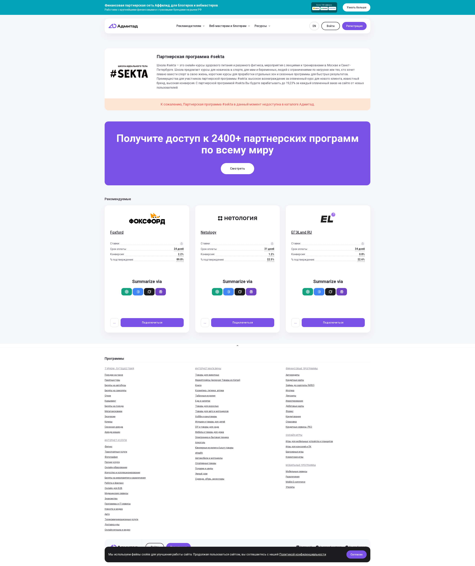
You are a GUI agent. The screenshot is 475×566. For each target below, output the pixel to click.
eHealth (199, 453)
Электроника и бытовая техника (212, 437)
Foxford (117, 232)
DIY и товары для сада (207, 427)
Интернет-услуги (116, 440)
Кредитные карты (295, 380)
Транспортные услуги (116, 451)
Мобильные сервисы (296, 471)
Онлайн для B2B (113, 488)
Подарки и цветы (204, 468)
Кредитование (293, 416)
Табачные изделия (205, 395)
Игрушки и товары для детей (210, 421)
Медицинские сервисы (116, 493)
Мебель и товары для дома (209, 432)
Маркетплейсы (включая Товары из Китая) (217, 380)
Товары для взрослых (207, 406)
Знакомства (111, 498)
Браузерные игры (295, 451)
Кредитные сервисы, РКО (299, 427)
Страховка (291, 421)
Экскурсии (110, 416)
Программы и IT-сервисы (118, 503)
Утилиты (290, 487)
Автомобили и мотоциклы (209, 458)
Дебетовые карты (295, 406)
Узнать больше (356, 7)
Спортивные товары (205, 463)
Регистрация (354, 26)
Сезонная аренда (114, 427)
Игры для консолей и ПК (298, 446)
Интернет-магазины (208, 368)
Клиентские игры (294, 457)
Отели (108, 395)
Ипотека (290, 390)
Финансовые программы (302, 368)
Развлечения (292, 476)
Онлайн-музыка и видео (117, 529)
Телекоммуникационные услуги (121, 519)
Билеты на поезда (114, 406)
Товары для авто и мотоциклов (212, 411)
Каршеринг (110, 401)
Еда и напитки (202, 401)
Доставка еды (112, 524)
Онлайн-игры (294, 435)
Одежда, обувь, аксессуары (209, 479)
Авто (107, 514)
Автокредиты (292, 375)
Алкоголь (200, 442)
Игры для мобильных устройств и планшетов (309, 441)
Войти (331, 26)
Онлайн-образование (116, 467)
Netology (208, 232)
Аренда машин (112, 432)
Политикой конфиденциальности (302, 554)
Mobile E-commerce (295, 482)
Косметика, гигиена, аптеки (209, 390)
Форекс (289, 411)
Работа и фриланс (114, 483)
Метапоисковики (113, 411)
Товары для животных (207, 375)
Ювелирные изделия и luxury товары (214, 447)
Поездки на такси (114, 375)
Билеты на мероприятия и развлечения (125, 477)
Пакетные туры (112, 380)
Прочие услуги (112, 462)
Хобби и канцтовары (206, 416)
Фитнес (108, 446)
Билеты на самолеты (115, 390)
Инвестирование (294, 401)
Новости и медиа (114, 509)
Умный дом (201, 473)
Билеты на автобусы (115, 385)
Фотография (111, 457)
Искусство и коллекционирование (122, 472)
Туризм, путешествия (119, 368)
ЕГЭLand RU (301, 232)
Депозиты (291, 395)
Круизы (108, 421)
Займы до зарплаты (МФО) (300, 385)
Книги (198, 385)
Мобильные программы (301, 465)
